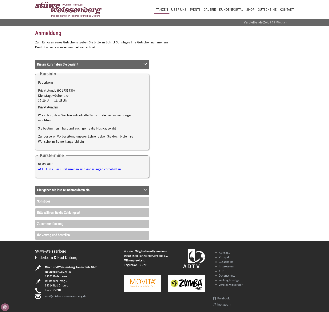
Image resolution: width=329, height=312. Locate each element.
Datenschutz (227, 275)
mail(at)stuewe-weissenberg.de (65, 296)
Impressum (226, 266)
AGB (221, 271)
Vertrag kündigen (230, 280)
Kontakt (224, 252)
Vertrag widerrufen (231, 284)
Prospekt (225, 257)
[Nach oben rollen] (320, 303)
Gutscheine (226, 262)
